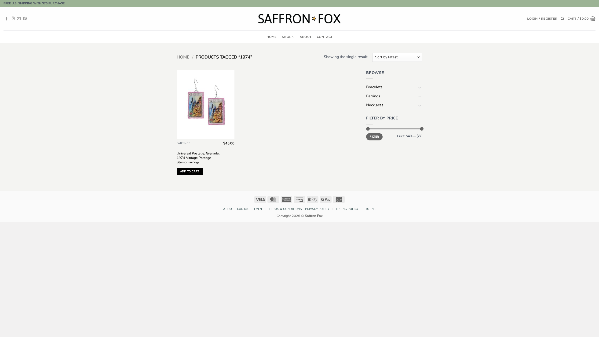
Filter (374, 137)
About (305, 37)
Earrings (373, 96)
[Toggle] (419, 87)
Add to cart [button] (189, 171)
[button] (542, 19)
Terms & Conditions (285, 209)
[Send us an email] (19, 19)
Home (272, 37)
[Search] (562, 18)
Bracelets (374, 87)
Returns (369, 209)
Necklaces (375, 105)
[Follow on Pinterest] (25, 19)
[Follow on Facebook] (6, 19)
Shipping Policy (345, 209)
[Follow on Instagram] (13, 19)
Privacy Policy (317, 209)
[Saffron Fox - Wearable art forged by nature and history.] (299, 18)
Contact (325, 37)
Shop (286, 37)
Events (260, 209)
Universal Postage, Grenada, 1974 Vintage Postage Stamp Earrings (198, 157)
